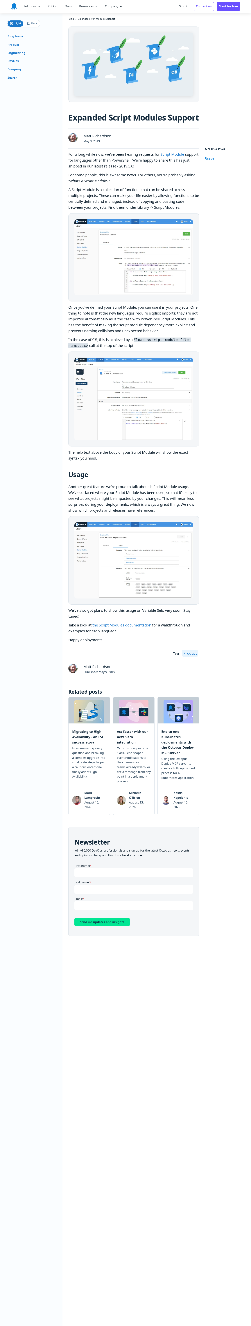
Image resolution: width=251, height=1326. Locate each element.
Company (14, 69)
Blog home (15, 36)
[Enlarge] (189, 220)
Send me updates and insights (102, 922)
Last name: (81, 882)
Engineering (16, 53)
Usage (209, 158)
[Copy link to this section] (91, 475)
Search (12, 78)
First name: (82, 866)
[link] (89, 756)
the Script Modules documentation (121, 625)
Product (190, 653)
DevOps (13, 61)
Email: (78, 899)
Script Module (172, 154)
